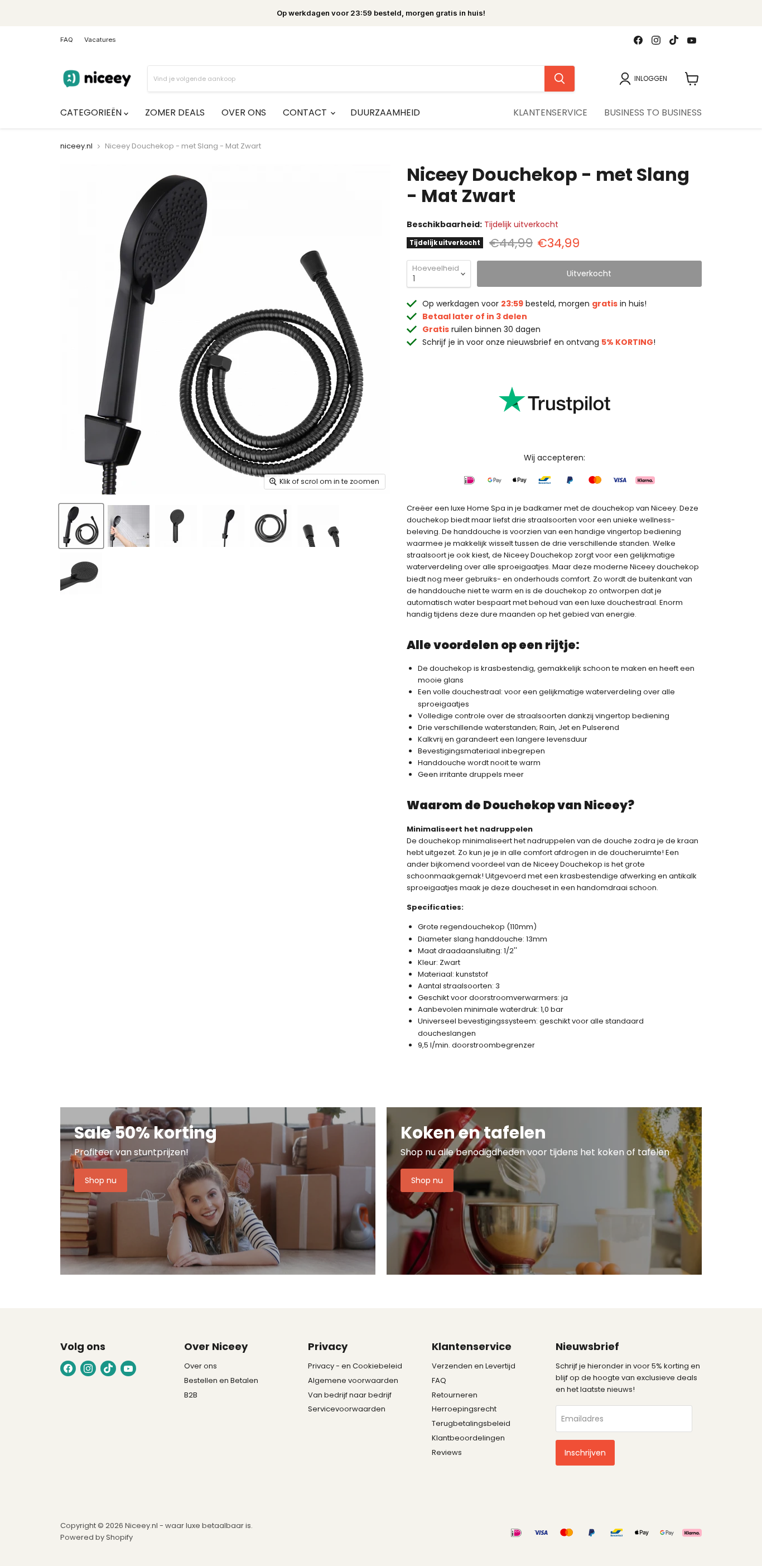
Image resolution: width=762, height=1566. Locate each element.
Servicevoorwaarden (346, 1409)
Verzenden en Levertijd (473, 1366)
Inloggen (650, 78)
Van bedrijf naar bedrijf (350, 1395)
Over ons (243, 112)
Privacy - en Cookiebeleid (355, 1366)
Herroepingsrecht (464, 1409)
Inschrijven (585, 1452)
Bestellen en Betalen (221, 1380)
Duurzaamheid (385, 112)
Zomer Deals (175, 112)
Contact (306, 112)
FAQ (66, 40)
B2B (190, 1395)
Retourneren (455, 1395)
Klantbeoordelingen (468, 1438)
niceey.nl (76, 146)
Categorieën (92, 112)
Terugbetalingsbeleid (471, 1423)
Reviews (447, 1452)
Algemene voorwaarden (353, 1380)
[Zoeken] (559, 79)
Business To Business (653, 112)
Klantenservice (550, 112)
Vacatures (99, 40)
